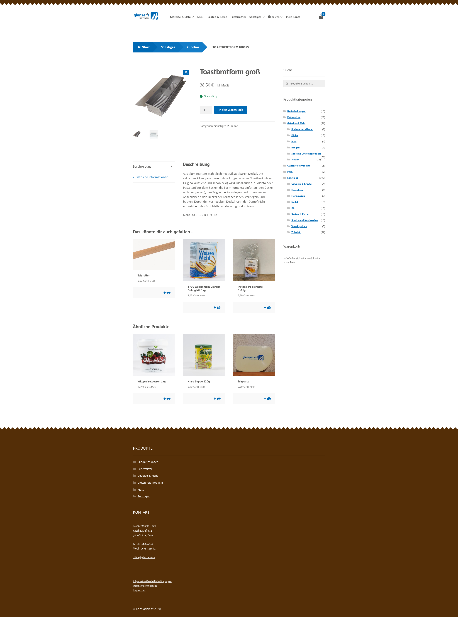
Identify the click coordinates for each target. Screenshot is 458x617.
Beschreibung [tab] (142, 166)
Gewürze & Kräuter (301, 183)
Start (146, 47)
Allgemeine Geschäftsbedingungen (152, 581)
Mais (293, 141)
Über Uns (273, 17)
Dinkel (294, 135)
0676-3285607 (149, 548)
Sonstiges (255, 17)
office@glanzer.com (144, 557)
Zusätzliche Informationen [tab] (150, 177)
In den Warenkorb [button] (168, 292)
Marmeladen (298, 195)
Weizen (295, 159)
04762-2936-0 (145, 544)
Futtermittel (238, 17)
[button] (186, 72)
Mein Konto (293, 17)
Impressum (139, 590)
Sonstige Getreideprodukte (306, 153)
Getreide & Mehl (180, 17)
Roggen (295, 147)
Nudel (294, 202)
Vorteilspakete (299, 226)
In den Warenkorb (230, 110)
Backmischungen (296, 111)
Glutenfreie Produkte (298, 165)
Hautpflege (297, 190)
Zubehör (193, 47)
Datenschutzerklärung (145, 585)
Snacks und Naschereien (304, 220)
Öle (293, 208)
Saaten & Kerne (217, 17)
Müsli (200, 17)
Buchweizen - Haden (302, 129)
